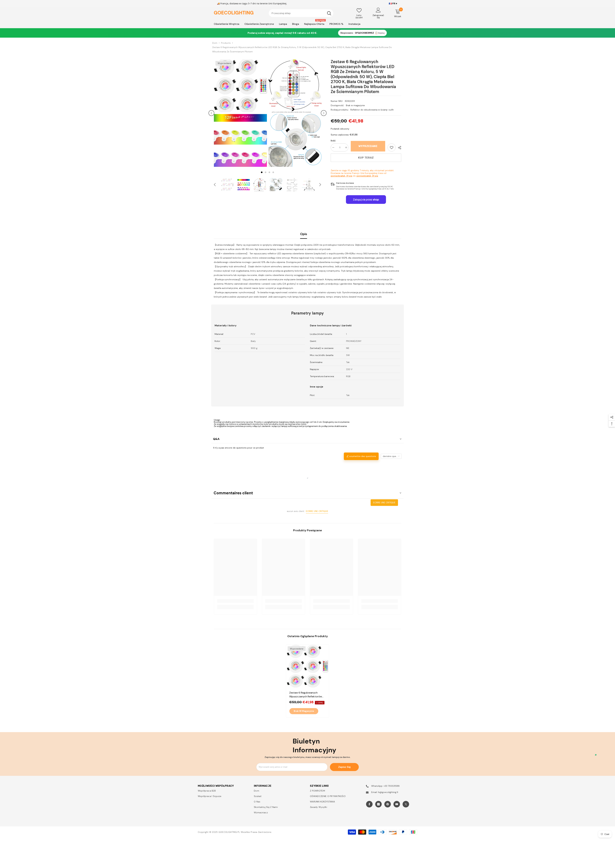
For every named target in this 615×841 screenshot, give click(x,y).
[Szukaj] (301, 13)
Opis (303, 234)
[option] (240, 113)
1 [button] (261, 172)
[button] (211, 113)
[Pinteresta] (387, 804)
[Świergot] (405, 804)
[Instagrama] (378, 804)
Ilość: (333, 140)
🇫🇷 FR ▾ (393, 3)
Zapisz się (344, 767)
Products (226, 42)
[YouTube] (396, 804)
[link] (392, 147)
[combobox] (297, 13)
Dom (214, 42)
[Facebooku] (369, 804)
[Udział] (398, 147)
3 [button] (269, 172)
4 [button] (273, 172)
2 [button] (265, 172)
